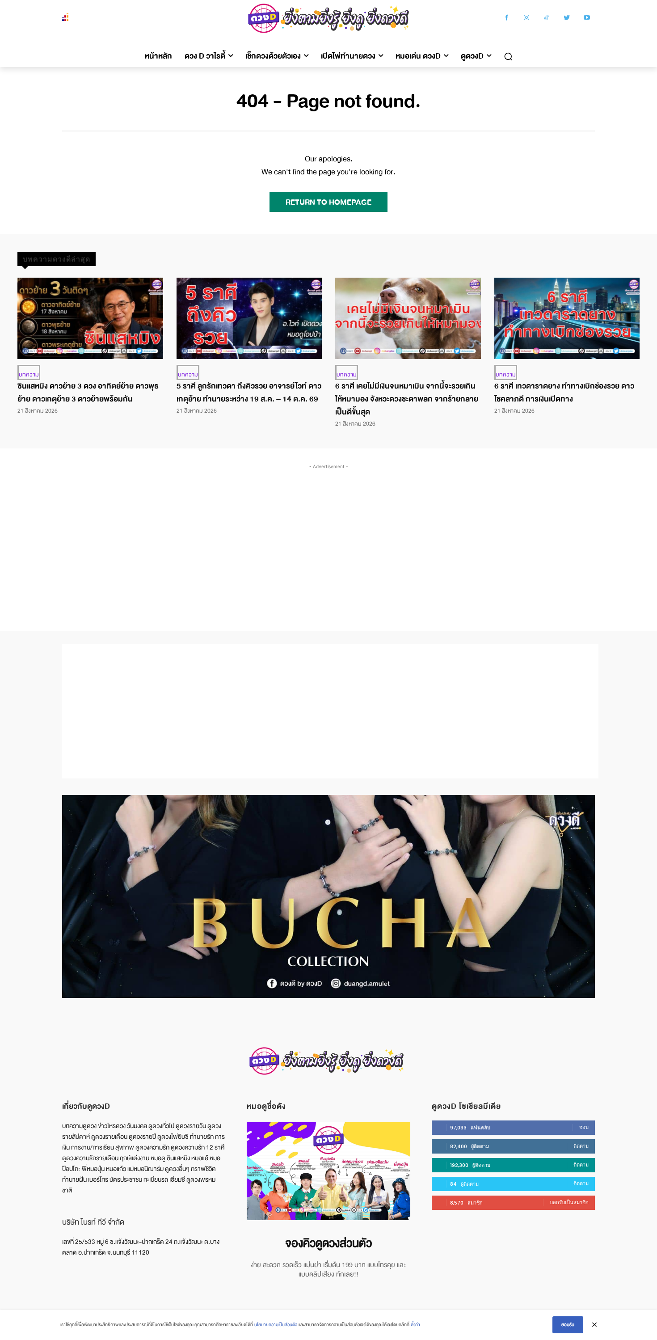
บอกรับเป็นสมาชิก (569, 1202)
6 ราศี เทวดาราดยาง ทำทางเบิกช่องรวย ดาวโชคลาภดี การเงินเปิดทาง (564, 393)
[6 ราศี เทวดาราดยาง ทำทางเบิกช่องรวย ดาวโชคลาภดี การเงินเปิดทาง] (567, 318)
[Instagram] (527, 18)
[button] (508, 56)
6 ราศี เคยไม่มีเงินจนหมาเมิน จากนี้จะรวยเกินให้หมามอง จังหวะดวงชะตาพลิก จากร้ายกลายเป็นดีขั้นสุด (406, 399)
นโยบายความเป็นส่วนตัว (275, 1324)
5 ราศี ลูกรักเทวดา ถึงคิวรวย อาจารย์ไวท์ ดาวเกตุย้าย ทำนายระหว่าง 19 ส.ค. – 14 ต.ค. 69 (249, 393)
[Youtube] (587, 18)
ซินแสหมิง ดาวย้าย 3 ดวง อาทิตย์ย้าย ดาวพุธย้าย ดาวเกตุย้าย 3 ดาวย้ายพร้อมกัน (88, 393)
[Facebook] (506, 18)
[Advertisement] (328, 538)
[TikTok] (547, 18)
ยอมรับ (567, 1324)
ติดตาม (581, 1146)
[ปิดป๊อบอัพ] (594, 1324)
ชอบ (584, 1127)
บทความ (29, 375)
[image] (328, 1171)
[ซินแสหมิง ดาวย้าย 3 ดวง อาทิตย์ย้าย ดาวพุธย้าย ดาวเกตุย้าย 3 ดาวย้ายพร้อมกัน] (90, 318)
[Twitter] (567, 18)
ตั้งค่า (415, 1324)
